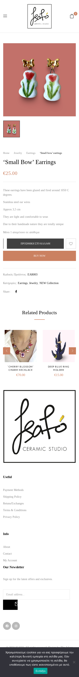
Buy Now (39, 255)
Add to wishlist (71, 244)
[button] (72, 16)
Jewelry (18, 152)
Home (6, 152)
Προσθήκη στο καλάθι (35, 243)
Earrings (30, 152)
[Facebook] (16, 291)
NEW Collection (49, 283)
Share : (7, 291)
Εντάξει (41, 671)
